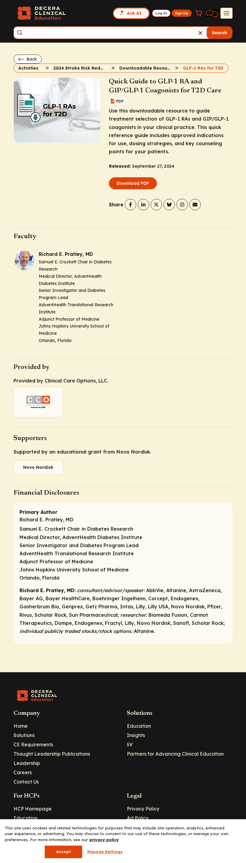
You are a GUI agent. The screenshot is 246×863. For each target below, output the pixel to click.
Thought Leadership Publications (52, 754)
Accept (63, 851)
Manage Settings (104, 851)
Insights (136, 735)
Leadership (27, 763)
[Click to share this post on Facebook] (130, 204)
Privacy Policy (143, 809)
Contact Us (26, 782)
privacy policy (104, 839)
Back (31, 59)
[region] (123, 841)
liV (130, 745)
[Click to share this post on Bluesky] (169, 204)
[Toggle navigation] (226, 13)
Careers (23, 772)
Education (139, 726)
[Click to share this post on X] (156, 204)
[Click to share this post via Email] (195, 204)
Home (21, 726)
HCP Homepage (33, 809)
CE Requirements (33, 745)
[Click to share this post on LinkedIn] (143, 204)
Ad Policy (137, 818)
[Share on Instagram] (182, 204)
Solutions (24, 735)
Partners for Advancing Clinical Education (175, 754)
